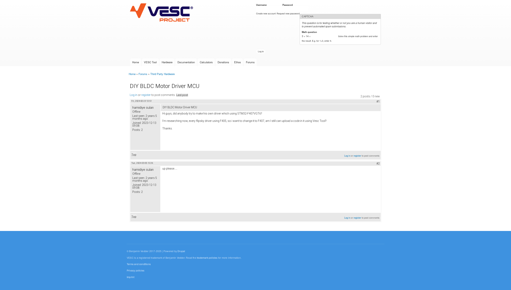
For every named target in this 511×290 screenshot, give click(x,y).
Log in (133, 95)
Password (288, 4)
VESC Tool (150, 62)
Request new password (288, 13)
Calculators (206, 62)
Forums (250, 62)
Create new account (266, 13)
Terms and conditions (139, 264)
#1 (378, 101)
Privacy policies (135, 270)
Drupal (181, 251)
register (146, 95)
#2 (378, 163)
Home (135, 62)
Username (262, 4)
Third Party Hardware (162, 74)
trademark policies (207, 257)
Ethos (237, 62)
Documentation (186, 62)
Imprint (130, 277)
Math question (310, 32)
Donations (223, 62)
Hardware (167, 62)
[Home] (162, 13)
